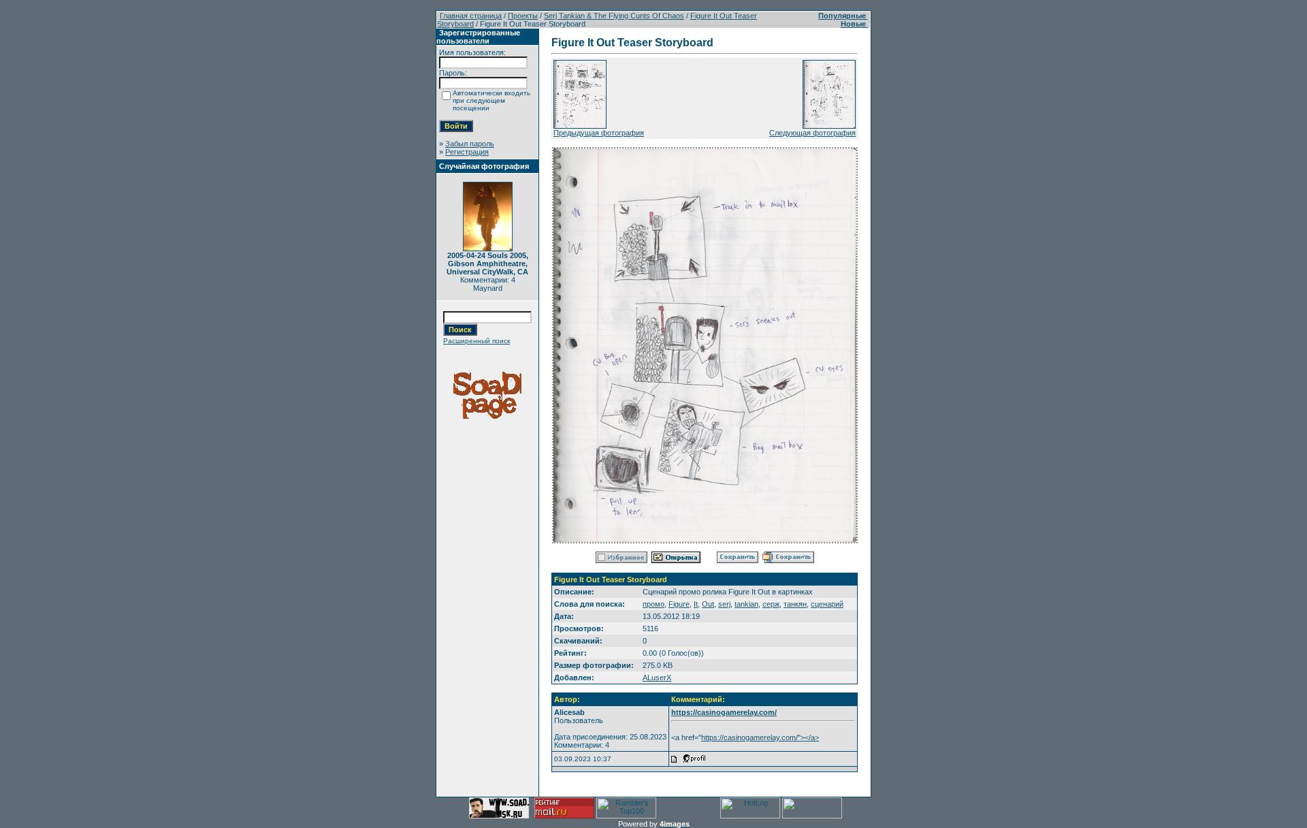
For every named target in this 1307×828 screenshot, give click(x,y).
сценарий (827, 604)
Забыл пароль (469, 144)
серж (770, 604)
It (696, 604)
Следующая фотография (812, 133)
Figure (679, 604)
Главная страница (471, 16)
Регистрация (467, 152)
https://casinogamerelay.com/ (724, 712)
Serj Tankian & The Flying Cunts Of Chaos (614, 16)
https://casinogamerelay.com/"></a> (760, 737)
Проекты (523, 16)
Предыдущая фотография (598, 133)
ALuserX (657, 677)
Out (708, 604)
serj (724, 604)
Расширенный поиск (476, 341)
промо (653, 604)
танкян (795, 604)
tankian (746, 604)
